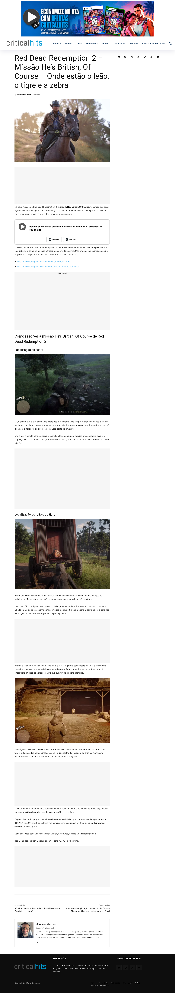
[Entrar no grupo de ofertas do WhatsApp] (87, 20)
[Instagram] (131, 56)
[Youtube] (157, 56)
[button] (170, 43)
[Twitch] (144, 56)
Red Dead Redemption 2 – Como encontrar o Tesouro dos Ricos (48, 266)
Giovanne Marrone (24, 94)
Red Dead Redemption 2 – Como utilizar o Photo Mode (43, 261)
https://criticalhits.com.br (45, 928)
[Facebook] (125, 56)
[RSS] (138, 56)
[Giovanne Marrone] (25, 933)
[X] (37, 942)
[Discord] (118, 56)
